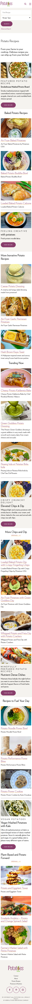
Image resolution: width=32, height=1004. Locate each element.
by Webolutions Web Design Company (16, 1000)
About (16, 978)
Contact (16, 976)
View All (14, 535)
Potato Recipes (16, 981)
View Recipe (8, 105)
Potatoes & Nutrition (16, 984)
